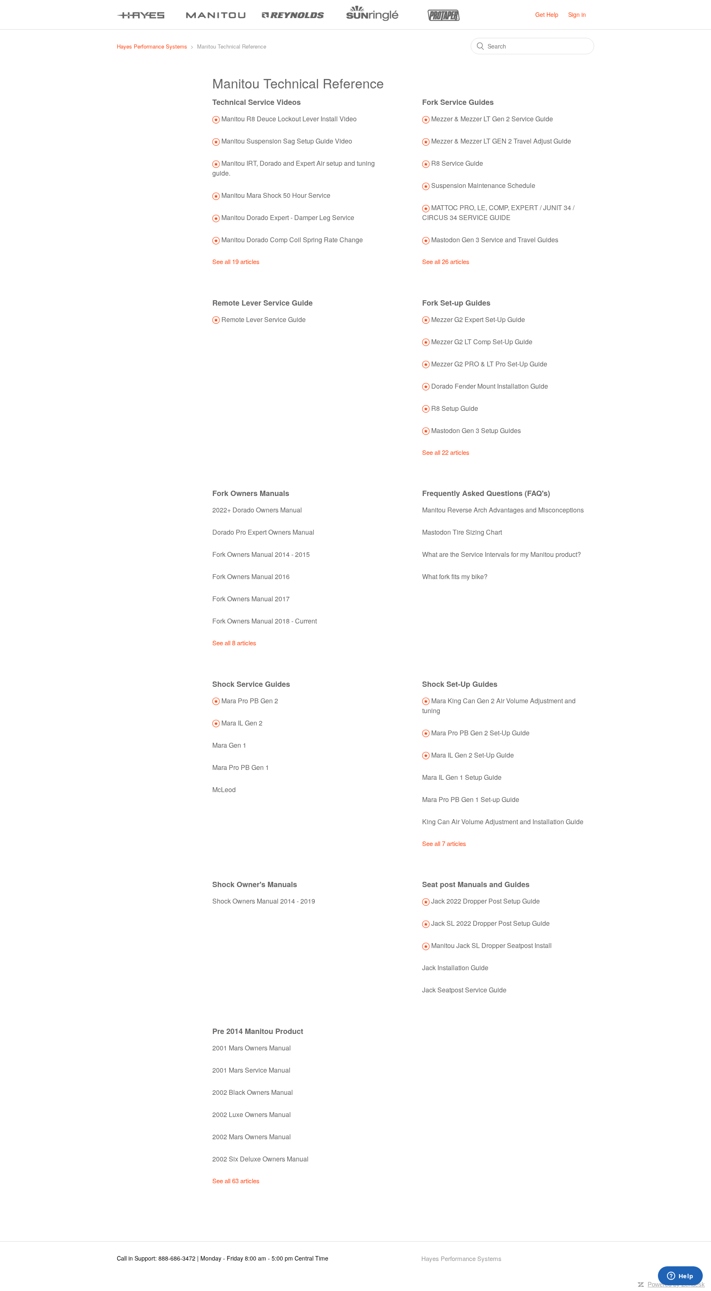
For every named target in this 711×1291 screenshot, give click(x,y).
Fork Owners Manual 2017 (251, 598)
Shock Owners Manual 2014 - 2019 (263, 901)
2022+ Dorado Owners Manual (257, 510)
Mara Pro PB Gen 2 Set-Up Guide (480, 732)
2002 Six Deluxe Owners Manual (260, 1159)
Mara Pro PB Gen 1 (240, 767)
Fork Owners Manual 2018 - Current (264, 621)
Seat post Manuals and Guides (476, 884)
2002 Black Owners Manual (252, 1092)
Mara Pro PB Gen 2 (249, 700)
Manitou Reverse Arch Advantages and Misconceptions (503, 510)
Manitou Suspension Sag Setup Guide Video (286, 141)
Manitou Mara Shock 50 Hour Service (275, 195)
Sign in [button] (577, 14)
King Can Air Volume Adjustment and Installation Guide (502, 821)
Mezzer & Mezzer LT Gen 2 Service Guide (492, 118)
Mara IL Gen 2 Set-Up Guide (472, 755)
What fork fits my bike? (455, 576)
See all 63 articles (236, 1180)
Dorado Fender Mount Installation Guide (489, 386)
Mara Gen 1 (229, 745)
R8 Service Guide (457, 163)
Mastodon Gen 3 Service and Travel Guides (494, 239)
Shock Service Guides (251, 684)
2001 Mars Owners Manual (251, 1047)
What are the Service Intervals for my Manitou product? (501, 554)
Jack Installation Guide (455, 967)
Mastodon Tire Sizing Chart (462, 532)
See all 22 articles (445, 452)
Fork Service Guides (458, 102)
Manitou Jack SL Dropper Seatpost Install (491, 945)
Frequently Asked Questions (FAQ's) (486, 493)
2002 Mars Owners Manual (251, 1136)
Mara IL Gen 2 (242, 723)
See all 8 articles (234, 642)
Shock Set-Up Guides (459, 684)
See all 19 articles (236, 261)
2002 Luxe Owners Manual (251, 1114)
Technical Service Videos (256, 102)
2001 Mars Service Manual (251, 1070)
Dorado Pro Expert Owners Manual (263, 532)
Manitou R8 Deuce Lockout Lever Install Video (289, 118)
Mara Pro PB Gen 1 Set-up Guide (470, 799)
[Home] (288, 18)
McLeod (224, 789)
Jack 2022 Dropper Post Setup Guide (485, 901)
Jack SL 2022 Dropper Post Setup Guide (490, 923)
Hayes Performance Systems (152, 46)
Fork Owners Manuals (250, 493)
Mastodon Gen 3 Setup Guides (476, 430)
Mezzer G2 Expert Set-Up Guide (478, 319)
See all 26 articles (445, 261)
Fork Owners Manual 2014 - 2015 (261, 554)
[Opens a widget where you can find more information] (680, 1276)
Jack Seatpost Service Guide (464, 989)
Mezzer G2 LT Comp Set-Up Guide (481, 341)
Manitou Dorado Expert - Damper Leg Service (287, 217)
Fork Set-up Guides (456, 302)
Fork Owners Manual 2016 (251, 576)
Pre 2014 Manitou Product (257, 1031)
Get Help (546, 14)
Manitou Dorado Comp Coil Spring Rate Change (292, 239)
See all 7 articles (444, 843)
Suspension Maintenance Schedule (483, 185)
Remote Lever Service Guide (262, 302)
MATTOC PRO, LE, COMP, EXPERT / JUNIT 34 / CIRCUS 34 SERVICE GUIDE (498, 212)
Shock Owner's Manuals (254, 884)
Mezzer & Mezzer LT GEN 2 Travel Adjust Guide (501, 141)
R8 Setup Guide (454, 408)
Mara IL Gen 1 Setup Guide (462, 777)
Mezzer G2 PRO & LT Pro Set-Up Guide (489, 364)
